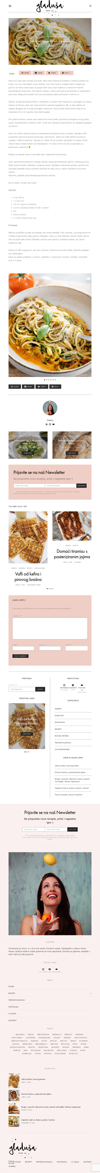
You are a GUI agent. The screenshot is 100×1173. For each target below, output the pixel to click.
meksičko (28, 1044)
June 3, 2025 (67, 562)
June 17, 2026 (20, 585)
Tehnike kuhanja (63, 742)
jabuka (35, 1041)
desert (68, 1038)
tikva (38, 1053)
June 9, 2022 (39, 46)
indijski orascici (20, 1041)
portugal (44, 1047)
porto (32, 1047)
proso (66, 1047)
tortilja (74, 1053)
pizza (84, 1044)
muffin (55, 1044)
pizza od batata (18, 1047)
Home (11, 986)
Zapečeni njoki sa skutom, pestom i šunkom (72, 788)
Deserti (14, 568)
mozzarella (41, 1044)
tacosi (74, 1050)
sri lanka (62, 1050)
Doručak (22, 568)
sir (26, 1050)
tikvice (48, 1053)
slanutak (49, 1050)
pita (75, 1044)
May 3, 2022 (24, 447)
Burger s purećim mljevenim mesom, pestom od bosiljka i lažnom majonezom (51, 1107)
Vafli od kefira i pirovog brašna (28, 576)
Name (15, 644)
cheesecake (45, 1038)
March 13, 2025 (26, 1110)
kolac (54, 1041)
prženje (77, 1047)
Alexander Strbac (34, 585)
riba (87, 1047)
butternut (18, 1038)
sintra (17, 1050)
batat (31, 1034)
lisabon (83, 1041)
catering (31, 1038)
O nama (12, 1013)
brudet (69, 1034)
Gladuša (62, 46)
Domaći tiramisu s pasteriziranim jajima (72, 554)
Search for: (13, 685)
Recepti (37, 36)
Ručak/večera (47, 36)
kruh (74, 1041)
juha (45, 1041)
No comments (51, 46)
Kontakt (12, 1020)
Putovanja (60, 722)
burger (80, 1034)
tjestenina (61, 1053)
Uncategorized (59, 36)
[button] (44, 380)
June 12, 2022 (67, 447)
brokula (57, 1034)
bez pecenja (43, 1034)
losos (16, 1044)
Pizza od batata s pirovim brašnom (68, 795)
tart (83, 1050)
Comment (16, 616)
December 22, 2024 (28, 1123)
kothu (64, 1041)
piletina (65, 1044)
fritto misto (81, 1038)
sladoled (36, 1050)
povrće (56, 1047)
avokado (21, 1034)
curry (57, 1038)
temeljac (27, 1053)
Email (42, 644)
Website (68, 645)
